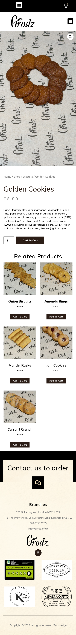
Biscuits (28, 176)
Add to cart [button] (20, 316)
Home (7, 176)
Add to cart (30, 240)
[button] (19, 5)
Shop (17, 176)
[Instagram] (38, 552)
